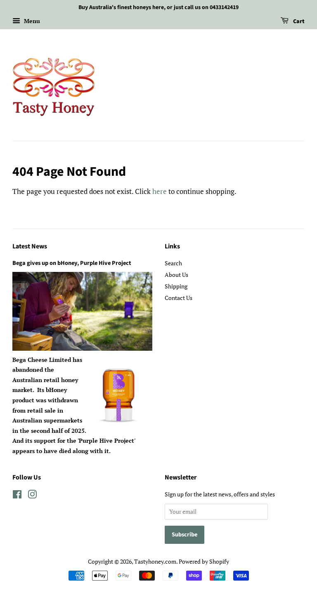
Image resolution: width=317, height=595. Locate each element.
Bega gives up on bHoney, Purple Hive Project (71, 263)
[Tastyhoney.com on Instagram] (32, 496)
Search (173, 263)
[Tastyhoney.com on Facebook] (17, 496)
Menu (31, 21)
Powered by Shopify (204, 561)
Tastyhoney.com (155, 561)
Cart (298, 21)
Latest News (29, 246)
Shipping (176, 286)
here (159, 191)
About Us (176, 275)
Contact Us (178, 298)
